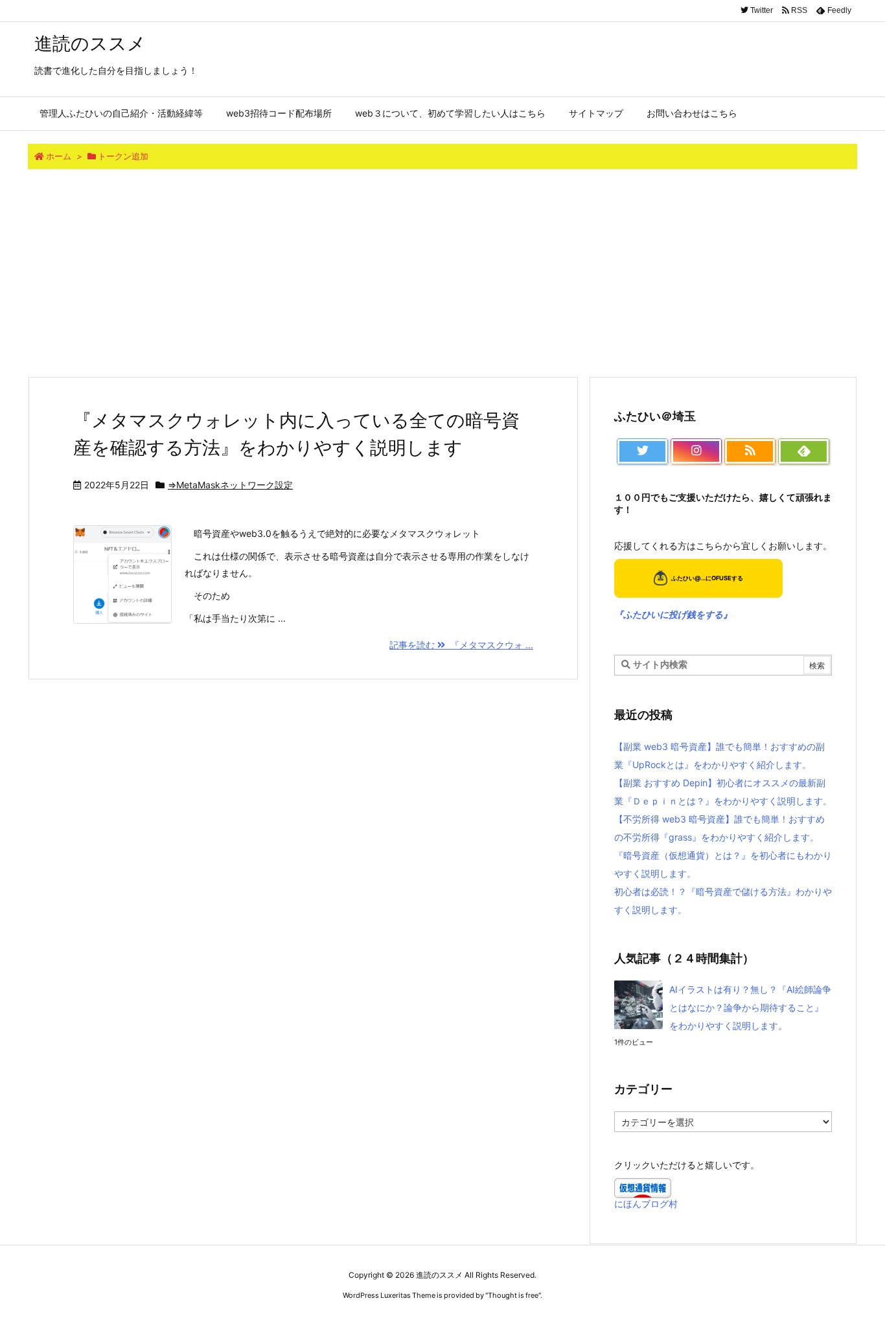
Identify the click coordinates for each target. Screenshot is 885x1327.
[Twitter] (642, 451)
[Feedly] (804, 451)
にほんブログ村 (646, 1203)
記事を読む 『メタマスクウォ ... (461, 644)
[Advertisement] (442, 272)
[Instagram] (696, 451)
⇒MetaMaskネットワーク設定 (230, 484)
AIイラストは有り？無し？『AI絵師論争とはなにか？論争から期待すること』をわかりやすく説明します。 (750, 1007)
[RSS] (750, 451)
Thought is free (513, 1295)
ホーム (58, 156)
